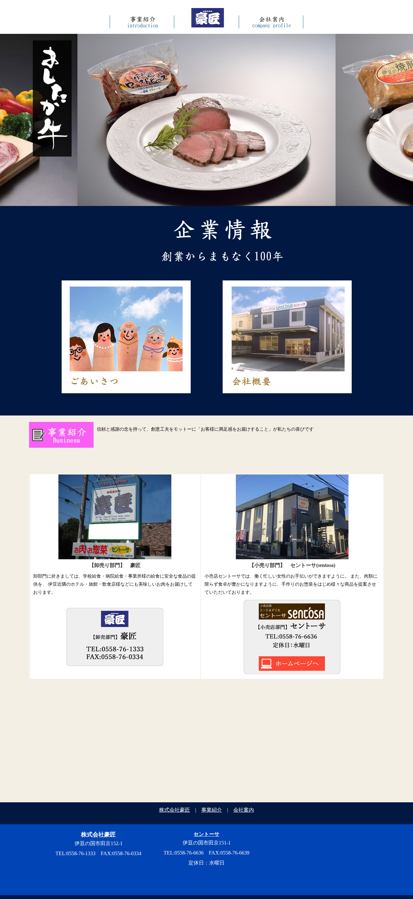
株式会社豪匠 (174, 810)
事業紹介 (211, 810)
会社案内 (243, 810)
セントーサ (206, 834)
